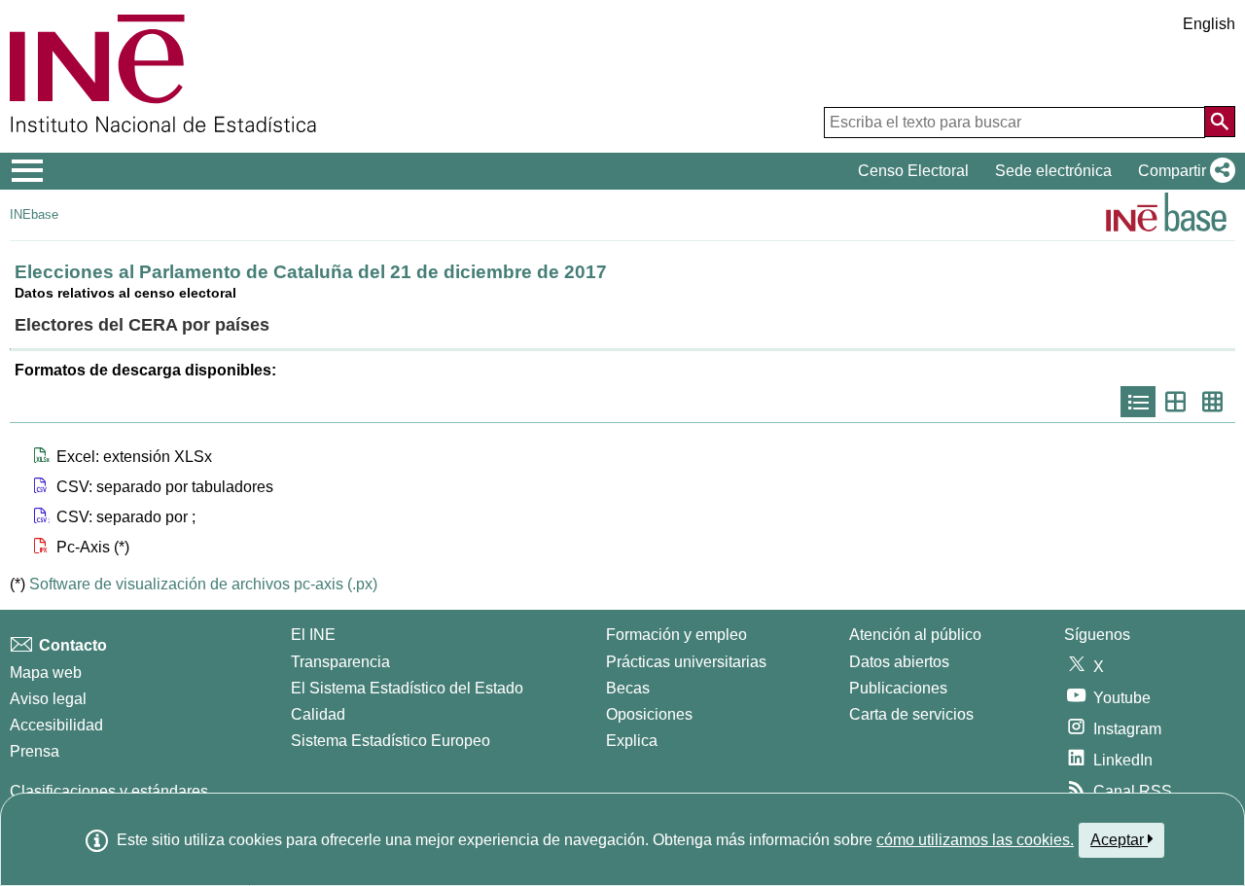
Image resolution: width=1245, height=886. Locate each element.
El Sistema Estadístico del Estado (407, 688)
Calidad (318, 714)
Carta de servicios (911, 714)
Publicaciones (898, 688)
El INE (313, 634)
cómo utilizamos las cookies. (975, 840)
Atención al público (915, 634)
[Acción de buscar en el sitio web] (1219, 121)
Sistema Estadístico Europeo (390, 740)
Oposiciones (649, 714)
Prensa (34, 751)
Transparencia (340, 662)
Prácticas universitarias (686, 662)
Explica (632, 740)
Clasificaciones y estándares (109, 791)
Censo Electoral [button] (913, 170)
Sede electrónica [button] (1053, 170)
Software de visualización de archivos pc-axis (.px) (203, 584)
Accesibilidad (56, 725)
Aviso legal (48, 699)
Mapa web (46, 672)
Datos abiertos (899, 662)
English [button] (1209, 24)
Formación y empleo (676, 634)
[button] (1182, 171)
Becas (628, 688)
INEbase (34, 214)
